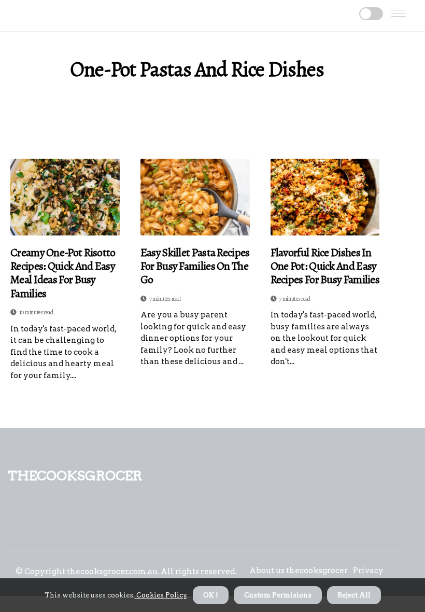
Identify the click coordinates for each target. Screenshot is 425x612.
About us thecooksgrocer (298, 570)
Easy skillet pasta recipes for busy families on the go (195, 266)
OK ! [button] (210, 595)
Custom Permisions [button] (277, 595)
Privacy (368, 570)
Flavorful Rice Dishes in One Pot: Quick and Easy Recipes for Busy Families (325, 266)
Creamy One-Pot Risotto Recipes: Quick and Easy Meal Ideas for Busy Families (63, 273)
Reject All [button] (354, 595)
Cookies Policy (161, 595)
